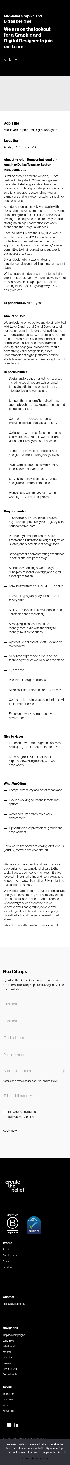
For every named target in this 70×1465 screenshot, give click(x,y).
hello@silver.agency (14, 1304)
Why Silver (9, 1340)
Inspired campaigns (14, 1335)
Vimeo (6, 1405)
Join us (7, 1363)
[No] (65, 1452)
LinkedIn (8, 1399)
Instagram (9, 1394)
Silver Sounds (10, 1369)
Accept (26, 1458)
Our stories (9, 1357)
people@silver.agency (42, 985)
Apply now (11, 60)
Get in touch (10, 1374)
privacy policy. (25, 1117)
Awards (7, 1352)
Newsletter (9, 1411)
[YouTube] (9, 1425)
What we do (9, 1346)
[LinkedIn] (16, 1425)
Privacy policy (40, 1458)
